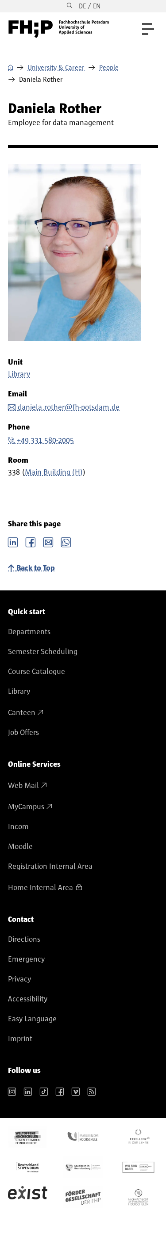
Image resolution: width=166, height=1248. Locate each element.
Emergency (26, 959)
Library (19, 374)
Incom (18, 827)
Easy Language (32, 1019)
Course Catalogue (36, 672)
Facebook (30, 541)
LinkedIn (13, 541)
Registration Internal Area (50, 867)
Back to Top (35, 568)
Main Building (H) (54, 472)
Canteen (21, 713)
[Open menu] (148, 29)
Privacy (19, 979)
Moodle (20, 847)
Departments (29, 632)
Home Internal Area (40, 888)
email (48, 541)
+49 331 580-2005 (45, 441)
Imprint (20, 1039)
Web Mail (23, 786)
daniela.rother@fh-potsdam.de (69, 407)
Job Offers (23, 733)
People (109, 67)
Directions (24, 940)
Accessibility (27, 999)
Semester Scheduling (42, 652)
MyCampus (26, 807)
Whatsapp (66, 541)
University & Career (56, 67)
